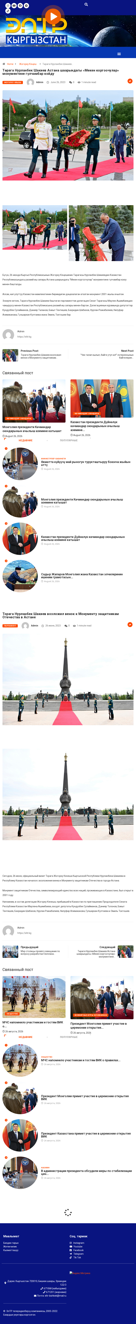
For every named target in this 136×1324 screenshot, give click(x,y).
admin (39, 82)
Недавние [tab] (26, 440)
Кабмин (45, 1168)
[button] (119, 53)
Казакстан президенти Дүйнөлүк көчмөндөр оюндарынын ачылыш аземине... (27, 426)
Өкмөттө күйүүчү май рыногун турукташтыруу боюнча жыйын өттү (85, 463)
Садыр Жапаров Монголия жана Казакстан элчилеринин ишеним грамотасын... (82, 575)
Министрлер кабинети (87, 417)
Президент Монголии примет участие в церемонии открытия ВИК (85, 1097)
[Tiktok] (8, 11)
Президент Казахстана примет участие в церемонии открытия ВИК (86, 1135)
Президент (47, 571)
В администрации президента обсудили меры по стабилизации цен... (86, 1172)
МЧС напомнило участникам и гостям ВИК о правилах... (81, 1060)
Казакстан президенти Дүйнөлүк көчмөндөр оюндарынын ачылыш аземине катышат (83, 538)
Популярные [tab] (69, 440)
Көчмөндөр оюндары (19, 413)
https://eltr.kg (24, 336)
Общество (93, 1014)
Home (10, 64)
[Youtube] (14, 5)
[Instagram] (8, 5)
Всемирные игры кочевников (35, 1010)
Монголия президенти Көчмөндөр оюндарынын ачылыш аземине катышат (82, 501)
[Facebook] (20, 5)
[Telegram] (26, 5)
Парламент (10, 626)
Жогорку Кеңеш (27, 64)
